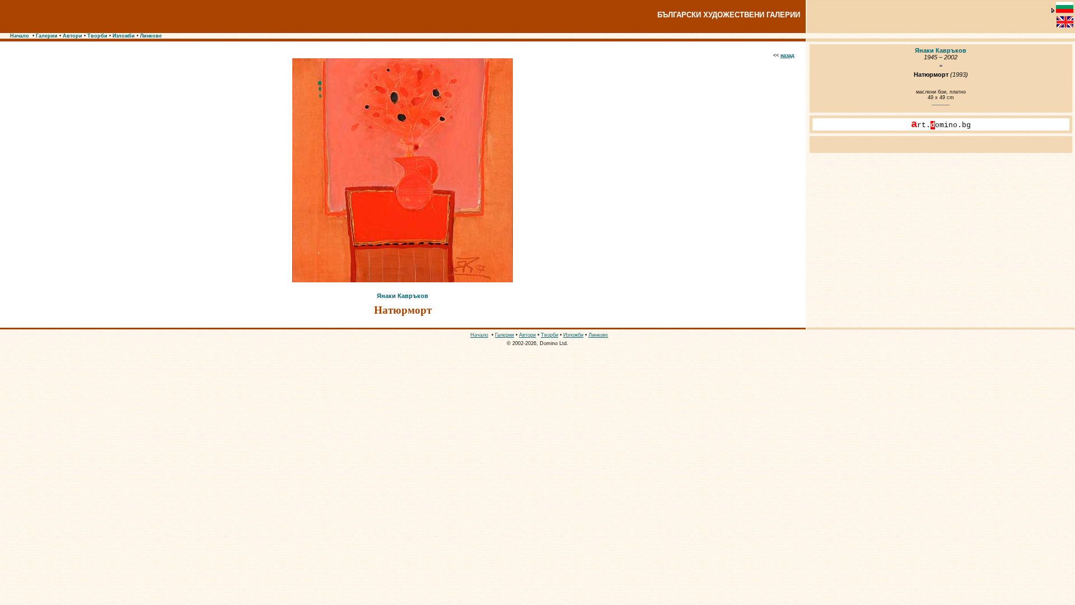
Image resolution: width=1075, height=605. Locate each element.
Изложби (124, 36)
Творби (97, 36)
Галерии (47, 36)
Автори (72, 36)
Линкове (151, 36)
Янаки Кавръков (402, 295)
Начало (19, 36)
